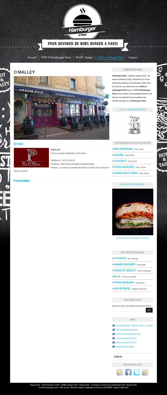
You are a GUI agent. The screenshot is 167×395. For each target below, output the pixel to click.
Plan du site (64, 387)
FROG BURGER (124, 167)
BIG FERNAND (123, 149)
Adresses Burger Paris (111, 57)
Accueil (31, 57)
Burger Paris (132, 385)
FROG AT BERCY (125, 270)
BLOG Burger (84, 57)
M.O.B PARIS (122, 288)
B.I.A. (117, 276)
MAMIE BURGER (124, 264)
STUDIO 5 (120, 258)
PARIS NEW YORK (125, 173)
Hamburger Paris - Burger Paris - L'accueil (134, 325)
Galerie (118, 356)
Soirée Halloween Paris (126, 338)
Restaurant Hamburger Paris (128, 334)
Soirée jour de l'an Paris (126, 342)
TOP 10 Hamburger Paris (56, 57)
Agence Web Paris (121, 387)
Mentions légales (77, 387)
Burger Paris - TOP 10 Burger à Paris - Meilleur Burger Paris (54, 385)
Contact (133, 57)
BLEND (119, 155)
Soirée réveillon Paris (125, 347)
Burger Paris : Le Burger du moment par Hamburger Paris (102, 385)
